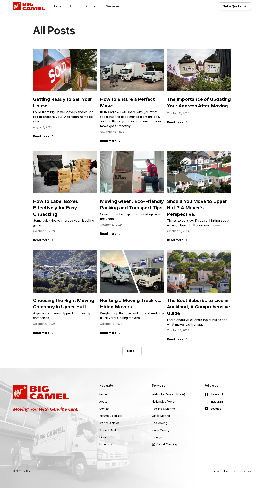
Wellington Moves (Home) (168, 394)
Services (113, 6)
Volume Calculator (110, 415)
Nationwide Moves (164, 401)
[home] (29, 6)
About (73, 6)
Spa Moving (159, 423)
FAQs (102, 437)
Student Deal (107, 430)
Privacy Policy (220, 471)
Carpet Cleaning (166, 444)
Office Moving (161, 415)
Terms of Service (241, 471)
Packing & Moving (163, 408)
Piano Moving (160, 430)
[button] (111, 422)
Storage (157, 437)
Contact (92, 6)
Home (57, 6)
